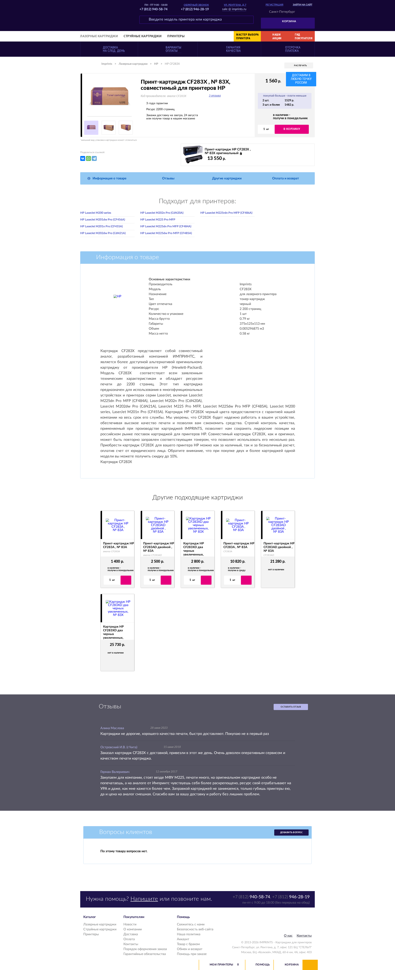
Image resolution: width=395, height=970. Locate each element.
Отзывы (168, 178)
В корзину (291, 129)
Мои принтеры (221, 964)
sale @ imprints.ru (234, 9)
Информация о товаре (110, 178)
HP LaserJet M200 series (95, 212)
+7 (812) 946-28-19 (195, 9)
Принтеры (176, 36)
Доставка (130, 934)
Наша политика (188, 934)
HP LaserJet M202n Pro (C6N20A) (162, 212)
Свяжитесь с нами (190, 924)
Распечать (300, 66)
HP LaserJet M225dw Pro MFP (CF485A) (166, 233)
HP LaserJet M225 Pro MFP (157, 219)
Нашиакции (276, 36)
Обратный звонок (196, 5)
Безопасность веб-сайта (195, 929)
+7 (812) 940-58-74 (153, 9)
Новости (129, 924)
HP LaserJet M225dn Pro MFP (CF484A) (165, 226)
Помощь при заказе (192, 954)
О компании (132, 929)
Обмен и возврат (189, 949)
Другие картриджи (227, 178)
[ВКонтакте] (82, 158)
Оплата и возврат (285, 178)
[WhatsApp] (88, 158)
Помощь (263, 964)
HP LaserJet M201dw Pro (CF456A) (102, 219)
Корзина (289, 21)
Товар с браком (188, 944)
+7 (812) (251, 897)
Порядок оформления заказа (145, 949)
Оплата (129, 939)
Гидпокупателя (303, 36)
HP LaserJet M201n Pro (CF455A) (101, 226)
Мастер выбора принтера (247, 36)
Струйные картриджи (142, 36)
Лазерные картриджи (99, 36)
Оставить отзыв (291, 707)
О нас (288, 935)
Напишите (144, 899)
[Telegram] (94, 158)
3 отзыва (215, 95)
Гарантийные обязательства (144, 954)
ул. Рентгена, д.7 (235, 5)
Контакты (130, 944)
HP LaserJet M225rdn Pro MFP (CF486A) (226, 212)
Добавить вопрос (291, 832)
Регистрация (274, 4)
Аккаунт (183, 939)
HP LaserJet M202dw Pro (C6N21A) (103, 233)
